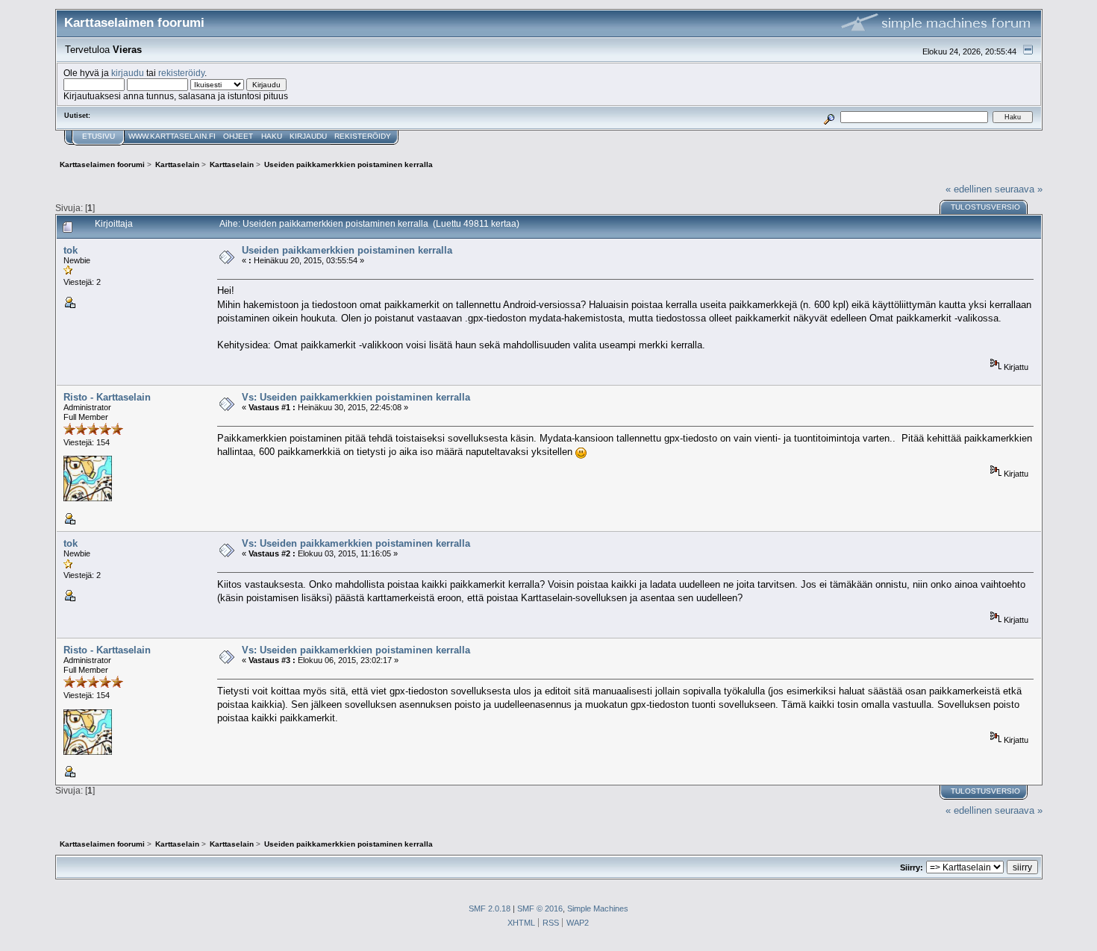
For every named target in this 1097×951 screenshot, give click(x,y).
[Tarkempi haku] (828, 117)
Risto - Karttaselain (107, 397)
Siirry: (911, 867)
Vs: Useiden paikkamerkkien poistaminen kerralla (356, 397)
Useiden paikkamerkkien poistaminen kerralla (347, 250)
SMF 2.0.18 (489, 908)
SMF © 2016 (540, 908)
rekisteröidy (181, 73)
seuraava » (1019, 189)
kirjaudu (127, 73)
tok (70, 250)
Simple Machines (597, 908)
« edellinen (969, 189)
